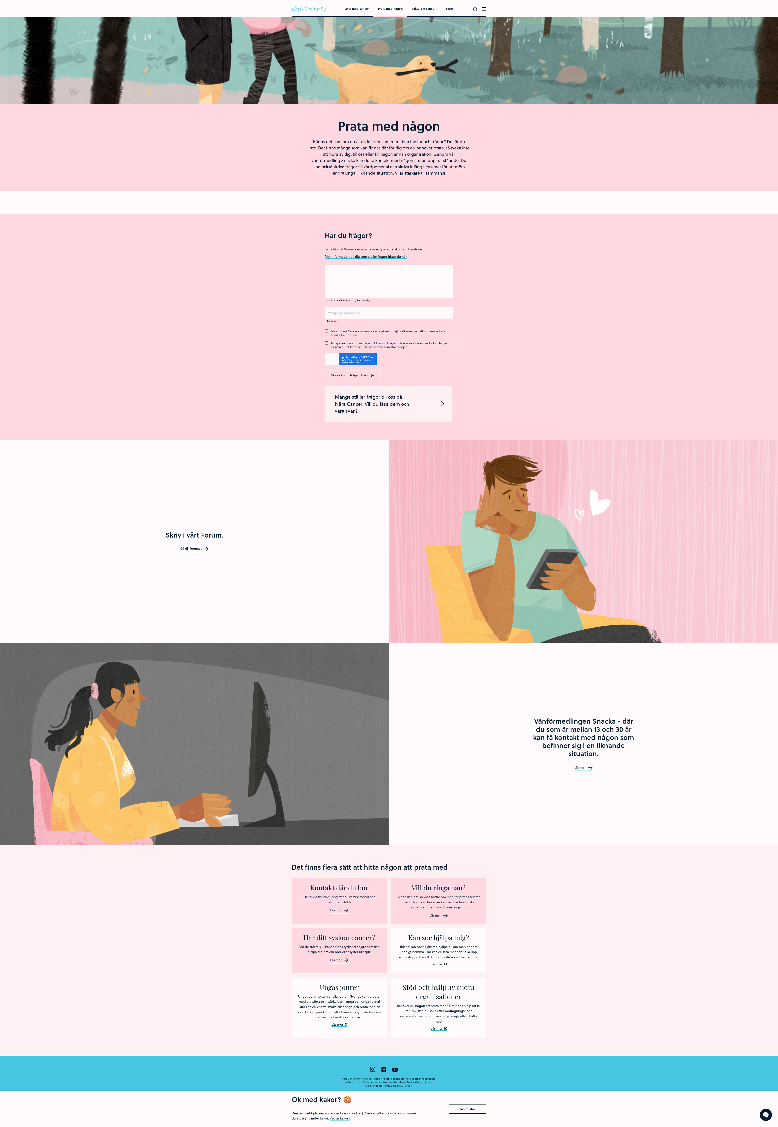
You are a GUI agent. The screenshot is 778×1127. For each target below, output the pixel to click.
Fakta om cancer (423, 8)
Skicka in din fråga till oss (350, 375)
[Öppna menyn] (484, 9)
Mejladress (332, 321)
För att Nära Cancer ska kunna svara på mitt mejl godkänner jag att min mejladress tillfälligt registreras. (388, 333)
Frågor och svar (397, 343)
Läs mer (580, 768)
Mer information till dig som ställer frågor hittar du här (366, 256)
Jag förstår (467, 1109)
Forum (449, 8)
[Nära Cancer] (309, 9)
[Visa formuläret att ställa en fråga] (766, 1115)
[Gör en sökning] (475, 9)
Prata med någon (390, 8)
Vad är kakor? (340, 1118)
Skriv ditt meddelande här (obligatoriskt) (348, 300)
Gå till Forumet (191, 549)
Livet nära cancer (357, 8)
